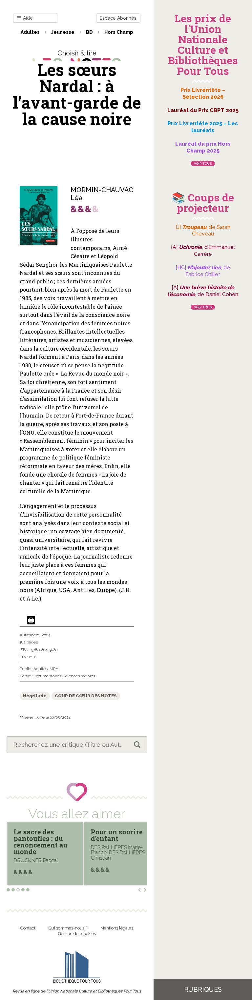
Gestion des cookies (77, 933)
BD (89, 32)
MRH (54, 668)
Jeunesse (62, 32)
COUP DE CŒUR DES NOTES (86, 695)
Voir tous (203, 163)
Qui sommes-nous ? (68, 928)
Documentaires (47, 676)
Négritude (35, 695)
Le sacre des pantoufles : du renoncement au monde (41, 841)
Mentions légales (116, 928)
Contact (27, 928)
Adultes (30, 32)
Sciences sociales (79, 676)
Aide (28, 18)
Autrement (30, 635)
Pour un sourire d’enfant (116, 835)
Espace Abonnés (118, 18)
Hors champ (118, 32)
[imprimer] (31, 620)
